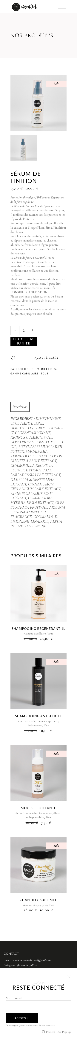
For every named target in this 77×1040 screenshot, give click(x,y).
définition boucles (27, 813)
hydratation (35, 725)
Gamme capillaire (24, 374)
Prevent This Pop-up (58, 1032)
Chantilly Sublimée (38, 900)
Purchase (23, 341)
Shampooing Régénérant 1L (38, 628)
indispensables (35, 817)
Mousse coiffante (38, 808)
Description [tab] (20, 407)
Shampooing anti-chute (38, 716)
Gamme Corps (31, 905)
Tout (45, 374)
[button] (34, 358)
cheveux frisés (44, 369)
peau (44, 905)
